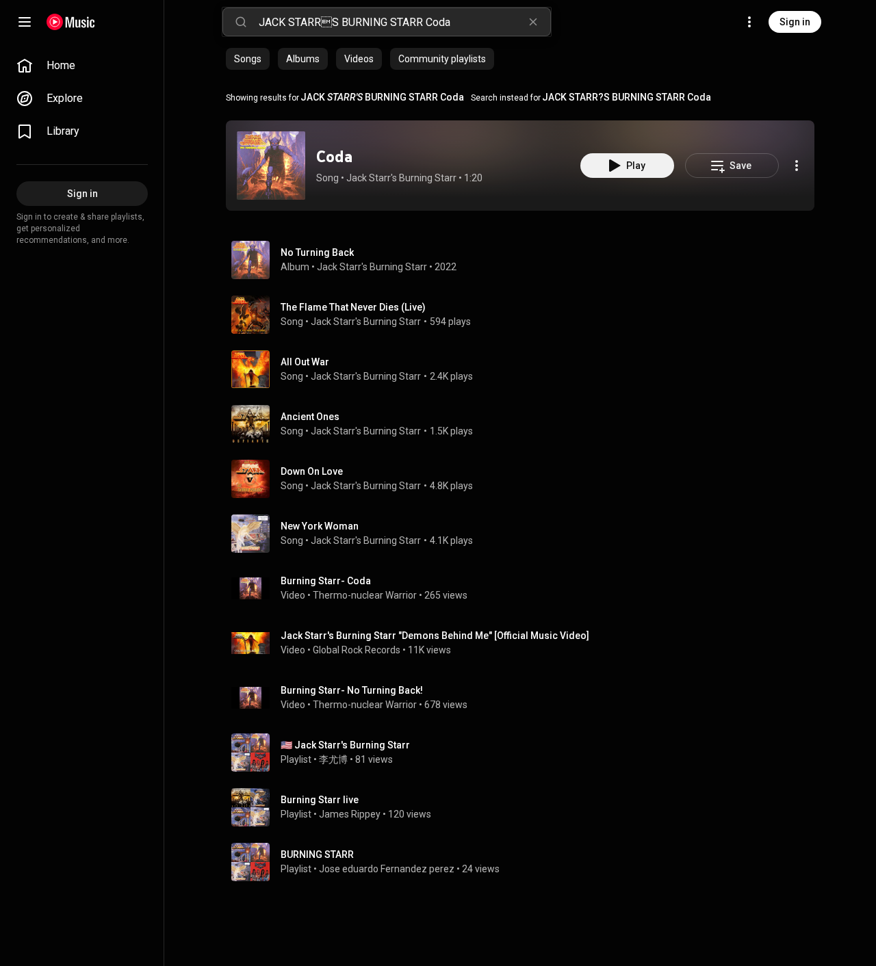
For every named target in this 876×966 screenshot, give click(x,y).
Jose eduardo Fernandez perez (386, 868)
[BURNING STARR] (525, 862)
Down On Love (312, 471)
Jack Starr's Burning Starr (401, 177)
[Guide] (24, 22)
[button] (271, 165)
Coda (334, 156)
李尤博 (333, 759)
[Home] (71, 22)
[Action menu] (796, 165)
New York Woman (320, 526)
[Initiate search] (241, 22)
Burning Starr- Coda (326, 580)
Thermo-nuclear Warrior (365, 595)
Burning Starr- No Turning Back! (352, 690)
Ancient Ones (310, 416)
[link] (82, 65)
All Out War (305, 361)
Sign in (795, 21)
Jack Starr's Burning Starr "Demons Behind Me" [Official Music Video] (435, 635)
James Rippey (350, 814)
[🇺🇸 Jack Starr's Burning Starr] (525, 752)
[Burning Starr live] (525, 807)
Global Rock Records (356, 649)
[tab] (248, 59)
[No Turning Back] (525, 260)
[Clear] (533, 22)
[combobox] (404, 22)
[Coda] (271, 165)
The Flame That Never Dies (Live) (353, 307)
